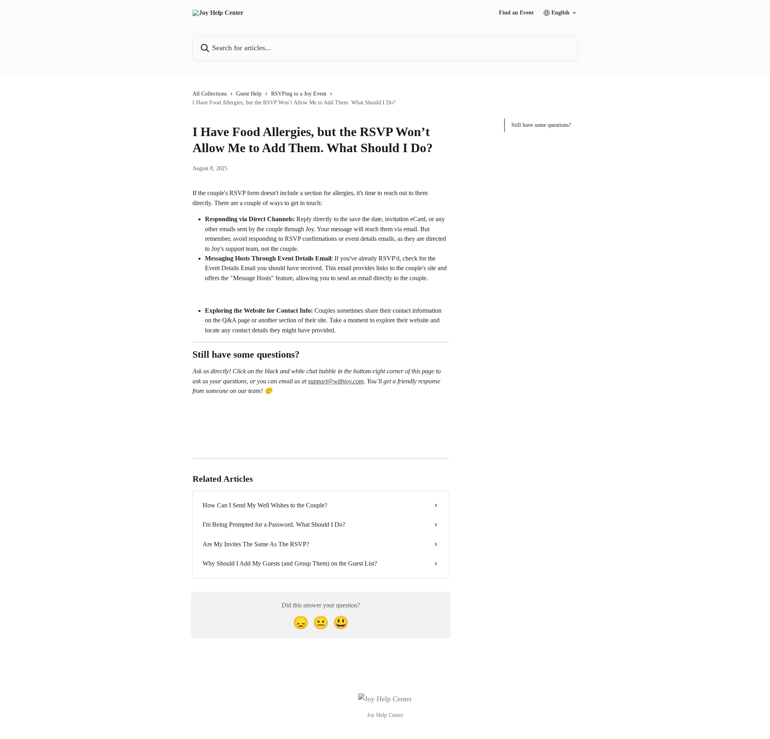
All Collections (209, 94)
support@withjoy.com (336, 381)
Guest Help (248, 94)
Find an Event (516, 13)
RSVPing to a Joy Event (298, 94)
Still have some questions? (541, 125)
